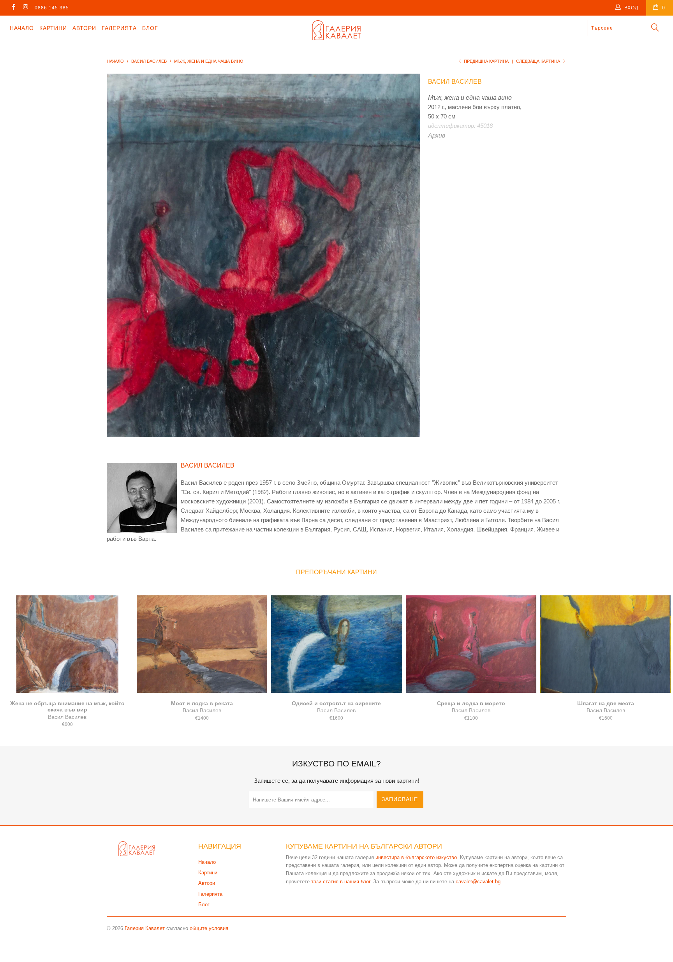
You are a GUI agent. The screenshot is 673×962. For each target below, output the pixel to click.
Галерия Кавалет (145, 928)
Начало (22, 28)
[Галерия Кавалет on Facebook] (13, 8)
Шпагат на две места (605, 644)
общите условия (209, 928)
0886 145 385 (52, 8)
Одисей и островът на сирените (336, 644)
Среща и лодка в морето (471, 644)
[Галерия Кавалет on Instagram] (25, 8)
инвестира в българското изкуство (416, 857)
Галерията (119, 28)
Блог (150, 28)
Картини (53, 28)
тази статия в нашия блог (340, 881)
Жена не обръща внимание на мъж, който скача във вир (67, 644)
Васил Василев (455, 81)
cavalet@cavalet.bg (478, 881)
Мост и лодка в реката (202, 644)
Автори (84, 28)
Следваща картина (538, 61)
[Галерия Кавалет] (336, 30)
